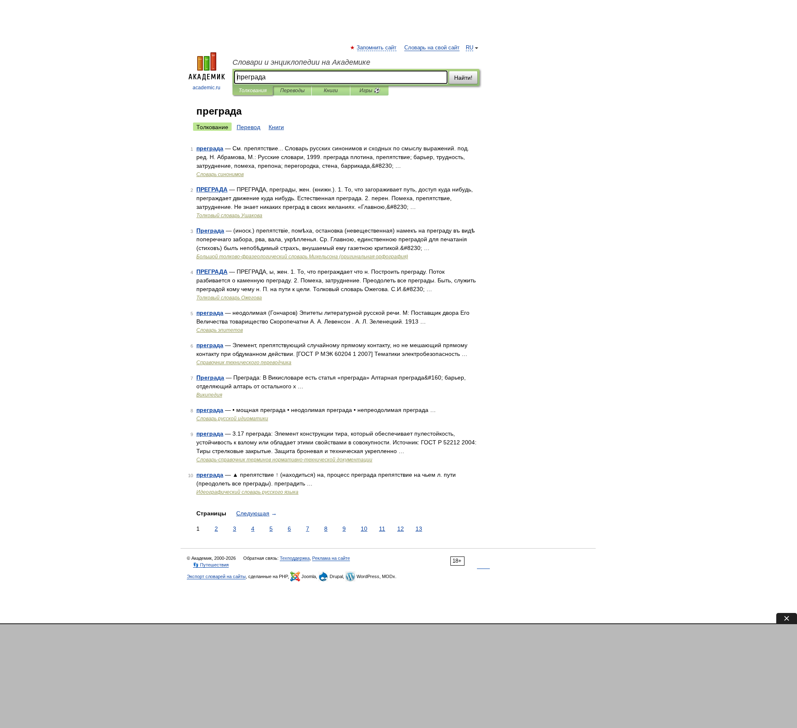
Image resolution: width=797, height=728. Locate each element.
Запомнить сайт (376, 48)
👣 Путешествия (211, 564)
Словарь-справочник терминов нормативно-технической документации (284, 460)
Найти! (463, 77)
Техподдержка (295, 558)
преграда (209, 148)
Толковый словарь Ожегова (229, 298)
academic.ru (206, 88)
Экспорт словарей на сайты (216, 576)
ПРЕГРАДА (211, 189)
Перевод (248, 127)
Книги (331, 90)
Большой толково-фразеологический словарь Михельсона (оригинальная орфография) (302, 257)
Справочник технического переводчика (243, 362)
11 (382, 528)
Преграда (210, 230)
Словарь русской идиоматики (232, 419)
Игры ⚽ (369, 90)
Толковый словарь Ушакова (229, 215)
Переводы (292, 90)
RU (469, 48)
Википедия (209, 395)
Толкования (252, 90)
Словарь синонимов (220, 174)
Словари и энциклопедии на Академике (301, 62)
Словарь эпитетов (219, 330)
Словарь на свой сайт (432, 48)
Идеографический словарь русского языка (247, 492)
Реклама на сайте (331, 558)
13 (419, 528)
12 (400, 528)
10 (364, 528)
